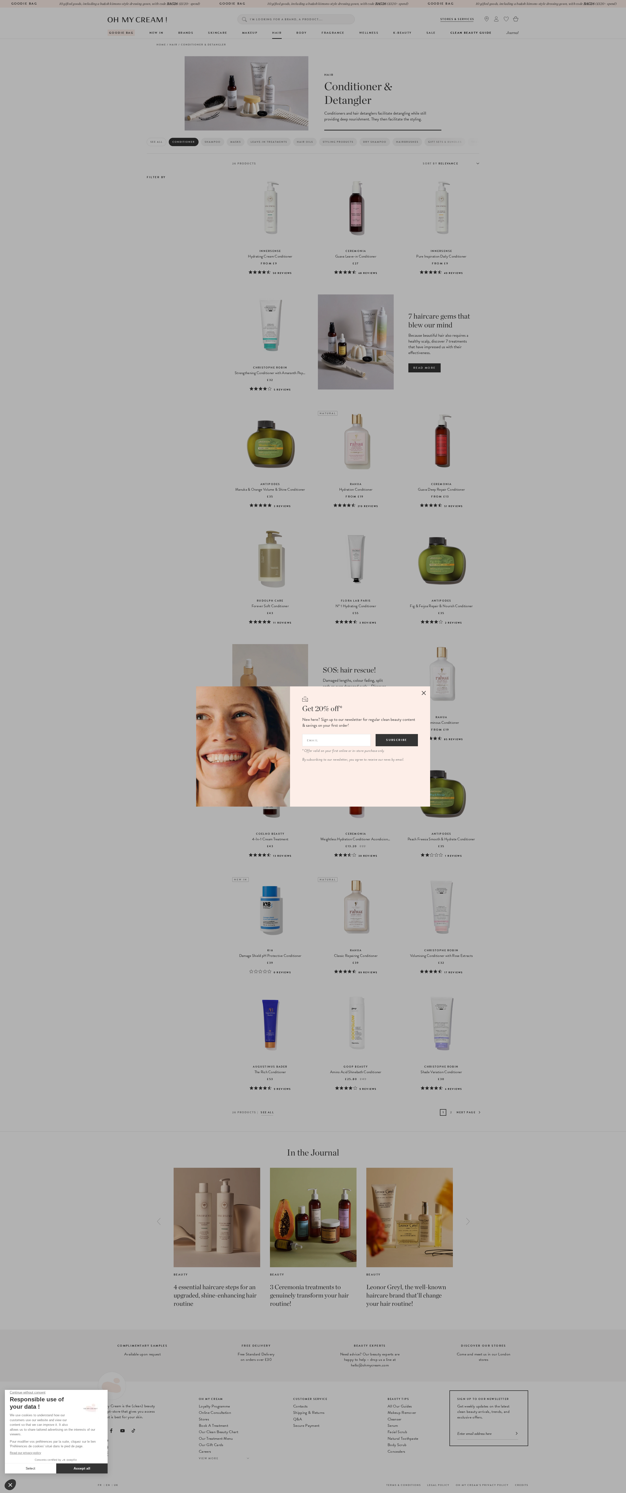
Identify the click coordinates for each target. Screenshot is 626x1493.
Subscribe (396, 740)
